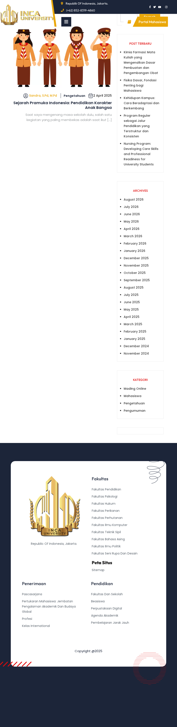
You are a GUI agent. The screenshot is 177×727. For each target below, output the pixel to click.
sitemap (98, 570)
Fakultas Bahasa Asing (108, 539)
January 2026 (134, 251)
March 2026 (133, 236)
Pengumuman (134, 410)
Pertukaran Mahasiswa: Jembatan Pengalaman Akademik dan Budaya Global (49, 606)
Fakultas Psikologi (104, 496)
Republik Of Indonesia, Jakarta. (87, 3)
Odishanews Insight (105, 630)
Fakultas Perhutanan (107, 518)
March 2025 (133, 324)
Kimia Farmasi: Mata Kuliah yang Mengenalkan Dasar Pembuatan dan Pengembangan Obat (141, 62)
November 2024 (136, 353)
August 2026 (134, 199)
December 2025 (136, 258)
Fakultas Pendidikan (106, 489)
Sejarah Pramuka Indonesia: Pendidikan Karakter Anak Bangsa (62, 105)
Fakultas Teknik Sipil (106, 532)
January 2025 (134, 339)
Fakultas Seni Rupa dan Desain (114, 553)
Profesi (27, 619)
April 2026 (131, 229)
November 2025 (136, 265)
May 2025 (131, 309)
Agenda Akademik (104, 615)
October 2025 (135, 273)
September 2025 (137, 280)
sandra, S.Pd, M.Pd (43, 95)
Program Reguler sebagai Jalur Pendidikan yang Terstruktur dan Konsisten (137, 125)
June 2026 (132, 214)
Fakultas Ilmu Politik (106, 546)
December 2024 (136, 346)
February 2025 (135, 331)
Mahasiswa (132, 396)
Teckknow (98, 644)
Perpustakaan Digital (106, 608)
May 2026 (131, 221)
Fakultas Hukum (103, 503)
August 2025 (134, 287)
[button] (66, 22)
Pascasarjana (32, 594)
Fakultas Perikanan (106, 511)
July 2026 (131, 207)
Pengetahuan (74, 96)
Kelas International (36, 626)
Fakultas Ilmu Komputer (109, 525)
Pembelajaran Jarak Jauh (110, 622)
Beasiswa (98, 601)
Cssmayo (98, 637)
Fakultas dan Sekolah (107, 594)
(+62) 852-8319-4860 (80, 10)
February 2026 (135, 243)
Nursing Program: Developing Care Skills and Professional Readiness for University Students (141, 153)
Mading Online (135, 388)
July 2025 (131, 295)
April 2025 (131, 317)
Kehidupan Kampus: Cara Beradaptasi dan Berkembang (141, 103)
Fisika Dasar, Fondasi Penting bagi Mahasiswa (140, 85)
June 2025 (132, 302)
